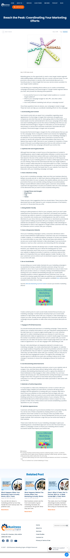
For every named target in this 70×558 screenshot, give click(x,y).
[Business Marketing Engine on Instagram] (11, 540)
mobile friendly (53, 454)
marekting (40, 454)
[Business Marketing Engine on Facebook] (3, 540)
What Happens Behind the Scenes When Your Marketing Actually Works (34, 494)
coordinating (24, 454)
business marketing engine (47, 452)
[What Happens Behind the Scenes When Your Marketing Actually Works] (35, 489)
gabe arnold (35, 454)
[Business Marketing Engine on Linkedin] (7, 540)
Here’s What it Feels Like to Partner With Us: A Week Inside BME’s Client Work (57, 494)
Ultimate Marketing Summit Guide (35, 284)
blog (25, 452)
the (40, 456)
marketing (46, 454)
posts (27, 456)
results (35, 456)
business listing (35, 452)
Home (12, 3)
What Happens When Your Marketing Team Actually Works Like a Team (10, 494)
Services (29, 3)
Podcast (55, 3)
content (56, 452)
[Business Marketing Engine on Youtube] (16, 541)
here (58, 278)
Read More (4, 510)
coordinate (61, 452)
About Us (19, 3)
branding (29, 452)
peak (22, 456)
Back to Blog (8, 31)
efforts (29, 454)
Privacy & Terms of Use (43, 540)
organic (64, 454)
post (25, 456)
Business (65, 31)
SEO (38, 456)
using (45, 456)
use (43, 456)
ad (23, 452)
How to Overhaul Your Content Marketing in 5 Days (35, 460)
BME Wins (47, 3)
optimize (60, 454)
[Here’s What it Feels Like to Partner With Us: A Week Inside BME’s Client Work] (58, 489)
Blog (61, 3)
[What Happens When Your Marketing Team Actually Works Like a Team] (11, 489)
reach (31, 456)
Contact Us (19, 7)
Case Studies (38, 3)
